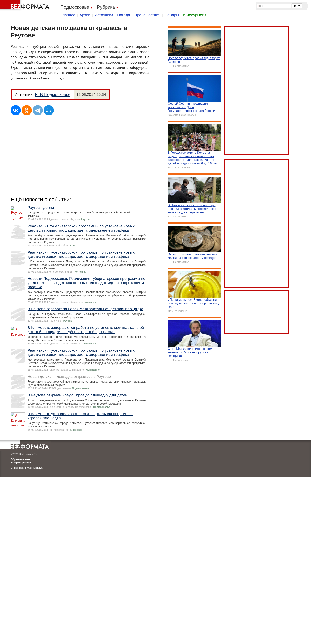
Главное (68, 15)
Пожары (172, 15)
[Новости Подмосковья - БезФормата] (25, 5)
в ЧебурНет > (195, 15)
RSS (40, 467)
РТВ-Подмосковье (52, 94)
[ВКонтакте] (16, 110)
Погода (123, 15)
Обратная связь (20, 459)
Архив (85, 15)
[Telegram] (38, 110)
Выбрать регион (21, 462)
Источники (104, 15)
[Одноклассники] (27, 110)
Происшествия (147, 15)
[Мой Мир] (49, 110)
